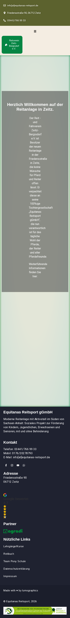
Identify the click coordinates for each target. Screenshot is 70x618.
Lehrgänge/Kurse (13, 546)
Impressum (10, 576)
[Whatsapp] (23, 465)
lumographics (30, 590)
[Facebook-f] (5, 465)
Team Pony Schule (15, 561)
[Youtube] (17, 465)
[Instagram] (11, 465)
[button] (35, 31)
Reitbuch (8, 553)
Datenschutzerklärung (16, 568)
